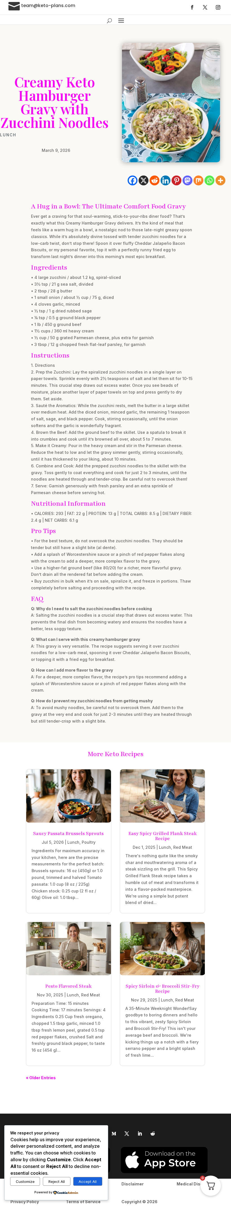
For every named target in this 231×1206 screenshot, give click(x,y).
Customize (25, 1181)
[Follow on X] (205, 7)
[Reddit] (154, 180)
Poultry (88, 842)
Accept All (88, 1181)
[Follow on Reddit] (152, 1133)
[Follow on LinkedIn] (139, 1133)
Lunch (8, 135)
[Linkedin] (165, 180)
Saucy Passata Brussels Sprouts (68, 833)
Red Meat (182, 847)
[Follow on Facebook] (192, 7)
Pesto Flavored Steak (68, 986)
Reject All (56, 1181)
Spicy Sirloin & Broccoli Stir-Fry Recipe (162, 988)
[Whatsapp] (209, 180)
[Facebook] (132, 180)
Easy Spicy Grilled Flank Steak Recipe (162, 836)
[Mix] (198, 180)
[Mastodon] (187, 180)
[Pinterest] (176, 180)
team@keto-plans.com (48, 5)
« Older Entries (41, 1077)
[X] (143, 180)
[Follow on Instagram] (218, 7)
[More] (220, 180)
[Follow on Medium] (113, 1133)
